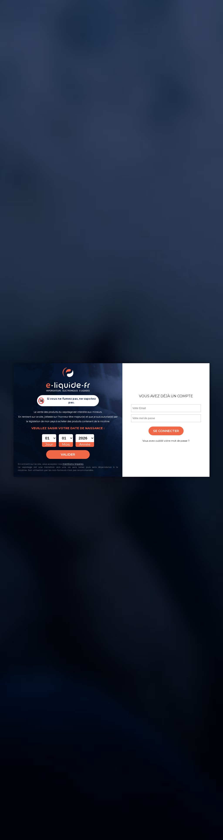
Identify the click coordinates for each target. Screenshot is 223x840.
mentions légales (73, 464)
